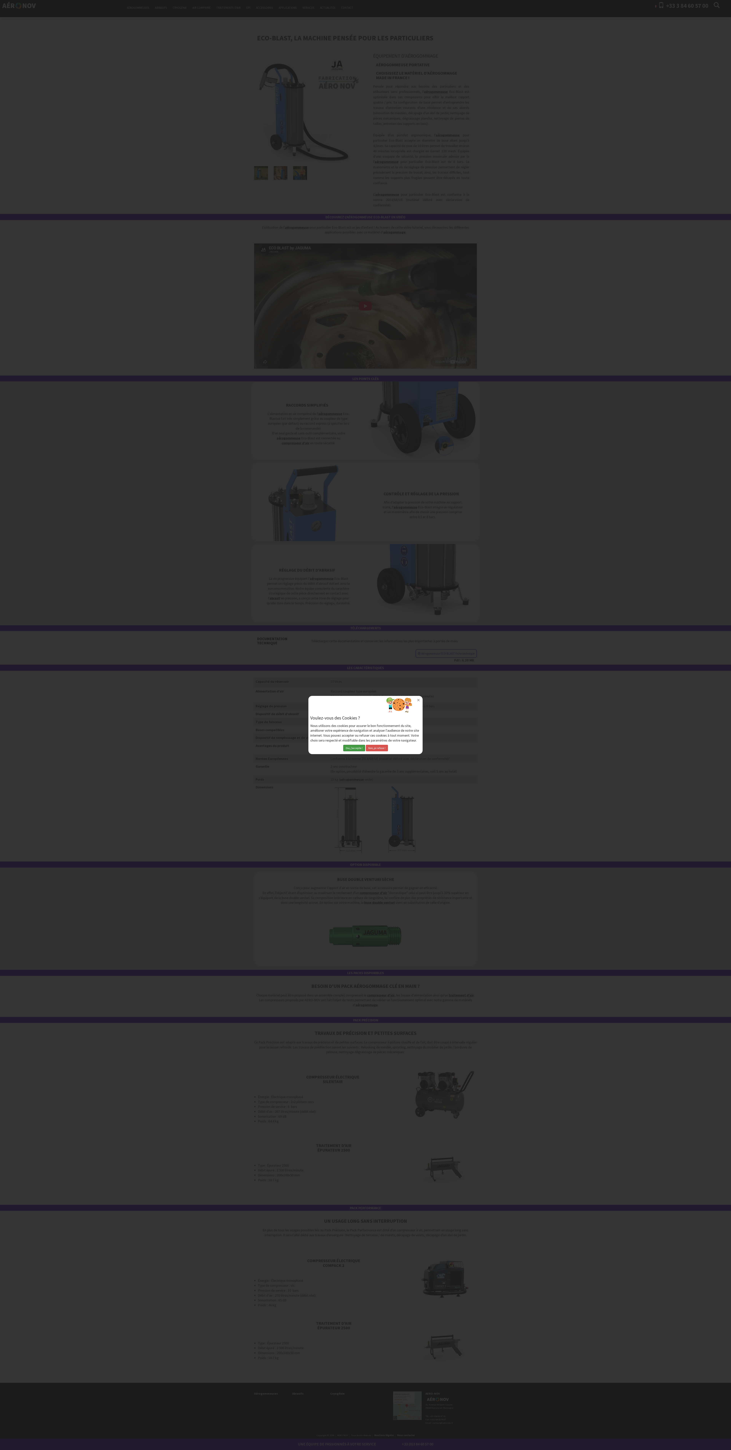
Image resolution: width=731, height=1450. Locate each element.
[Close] (418, 700)
